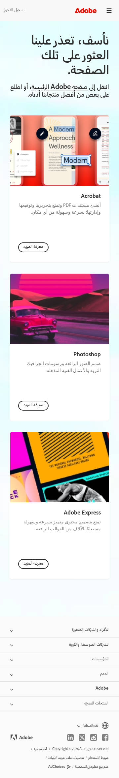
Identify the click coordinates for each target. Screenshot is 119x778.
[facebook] (105, 737)
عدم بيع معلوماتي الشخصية (91, 767)
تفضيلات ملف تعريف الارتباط (66, 758)
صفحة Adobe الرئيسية (59, 87)
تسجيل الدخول (13, 10)
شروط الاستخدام (98, 758)
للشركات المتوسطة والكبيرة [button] (88, 645)
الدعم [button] (104, 674)
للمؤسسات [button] (100, 659)
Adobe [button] (102, 689)
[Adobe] (85, 10)
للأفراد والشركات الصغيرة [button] (90, 630)
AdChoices (56, 767)
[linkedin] (70, 737)
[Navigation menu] (109, 10)
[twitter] (82, 737)
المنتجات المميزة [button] (96, 703)
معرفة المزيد (33, 247)
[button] (59, 725)
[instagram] (93, 737)
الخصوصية (40, 749)
